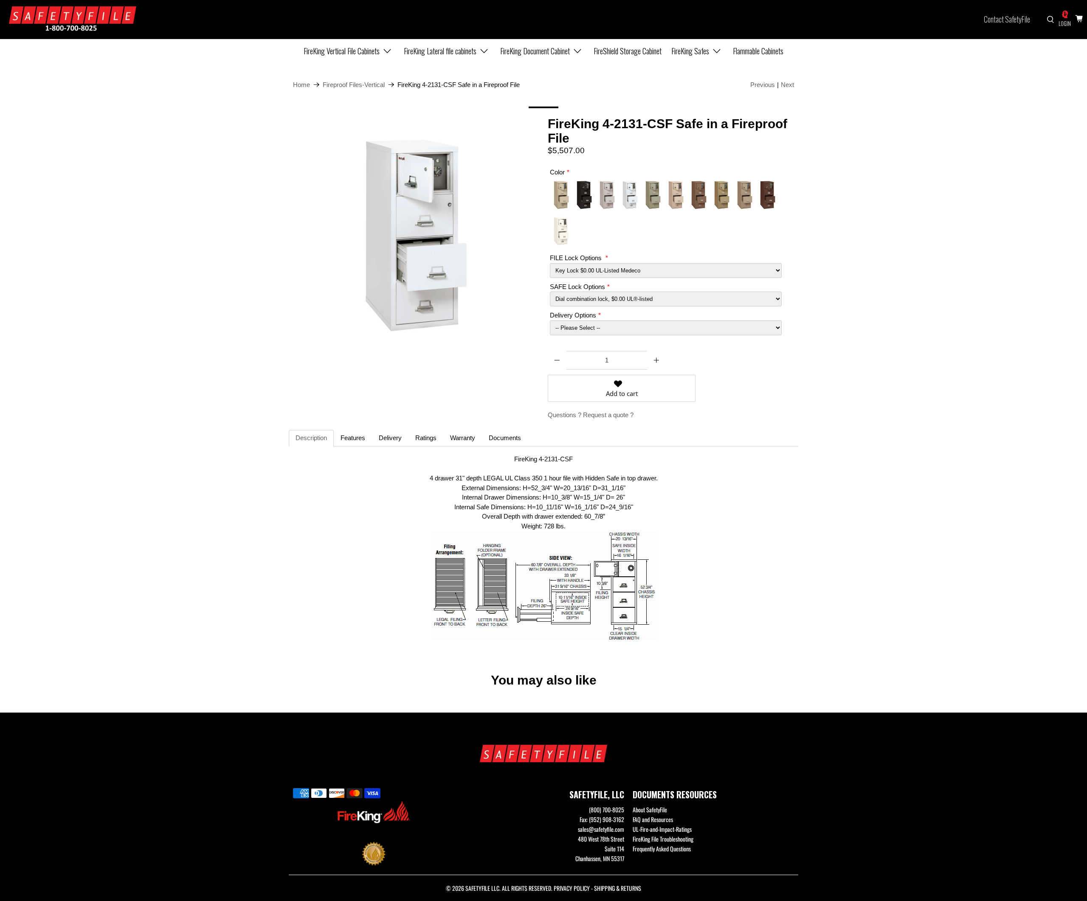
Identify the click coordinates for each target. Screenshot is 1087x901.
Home (301, 84)
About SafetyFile (650, 809)
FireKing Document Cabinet (535, 50)
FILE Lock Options (576, 257)
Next (787, 84)
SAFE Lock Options (577, 286)
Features (353, 437)
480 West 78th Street (601, 838)
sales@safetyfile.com (601, 829)
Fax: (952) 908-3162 (602, 819)
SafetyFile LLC (482, 888)
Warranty (462, 437)
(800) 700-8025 (606, 809)
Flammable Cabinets (758, 50)
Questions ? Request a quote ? (591, 414)
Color (557, 172)
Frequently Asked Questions (662, 848)
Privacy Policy (572, 888)
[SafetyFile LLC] (72, 19)
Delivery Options (573, 315)
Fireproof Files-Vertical (354, 84)
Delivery (390, 437)
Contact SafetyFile (1007, 19)
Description (311, 437)
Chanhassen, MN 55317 (599, 858)
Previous (762, 84)
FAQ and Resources (653, 819)
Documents (505, 437)
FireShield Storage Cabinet (628, 50)
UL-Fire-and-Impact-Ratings (662, 829)
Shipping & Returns (617, 888)
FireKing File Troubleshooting (663, 838)
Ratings (425, 437)
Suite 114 (614, 848)
